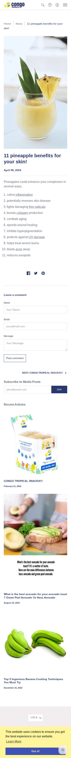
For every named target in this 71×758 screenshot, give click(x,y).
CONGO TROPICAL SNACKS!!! (23, 480)
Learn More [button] (13, 741)
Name (7, 302)
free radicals (37, 206)
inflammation (24, 194)
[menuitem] (42, 5)
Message (8, 336)
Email (7, 319)
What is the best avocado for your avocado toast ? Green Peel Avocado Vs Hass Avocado (35, 596)
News (19, 23)
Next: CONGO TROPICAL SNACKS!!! (42, 373)
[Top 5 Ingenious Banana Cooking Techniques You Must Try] (35, 642)
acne (19, 249)
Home (7, 23)
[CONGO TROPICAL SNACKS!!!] (35, 444)
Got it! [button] (35, 751)
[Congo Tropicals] (14, 5)
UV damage (37, 237)
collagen (22, 212)
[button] (42, 5)
